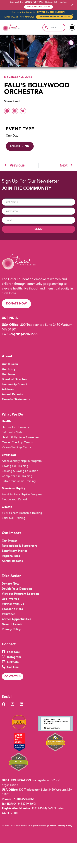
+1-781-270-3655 (23, 799)
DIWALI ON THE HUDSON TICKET (54, 17)
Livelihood (9, 455)
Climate (7, 507)
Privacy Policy (65, 826)
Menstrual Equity (13, 488)
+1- (23, 334)
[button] (72, 27)
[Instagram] (12, 704)
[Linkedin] (21, 704)
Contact (52, 826)
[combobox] (53, 27)
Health (6, 421)
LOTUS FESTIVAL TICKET (38, 7)
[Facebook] (3, 704)
